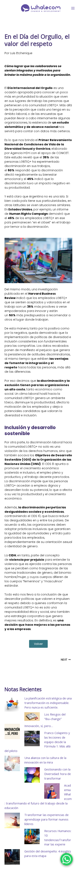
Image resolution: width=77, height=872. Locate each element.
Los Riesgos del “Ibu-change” (55, 716)
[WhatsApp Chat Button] (66, 859)
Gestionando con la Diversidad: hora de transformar (57, 773)
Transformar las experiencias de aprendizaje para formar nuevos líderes (46, 819)
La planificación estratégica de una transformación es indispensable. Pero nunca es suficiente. (48, 702)
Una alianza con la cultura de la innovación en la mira (45, 760)
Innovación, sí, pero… (38, 726)
